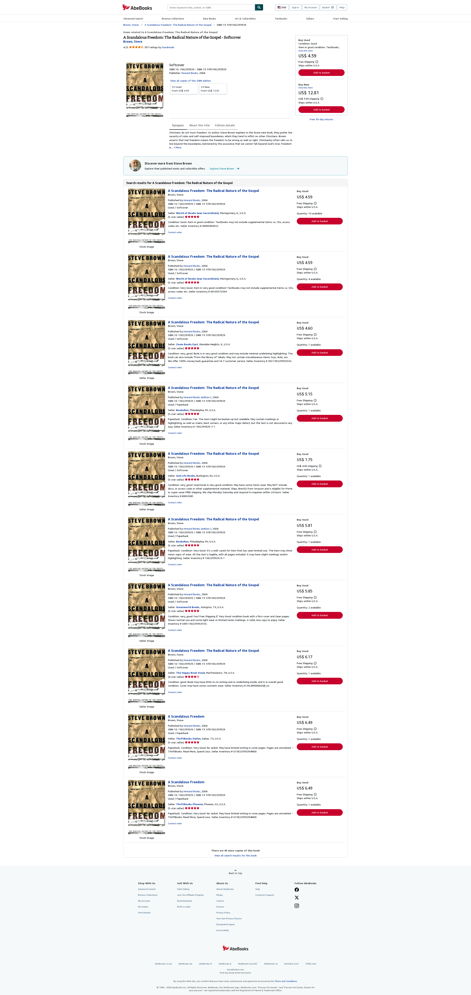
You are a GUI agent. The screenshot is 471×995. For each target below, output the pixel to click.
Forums (220, 906)
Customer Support (264, 895)
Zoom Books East (187, 344)
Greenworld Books (187, 607)
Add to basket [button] (321, 72)
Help (342, 7)
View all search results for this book (235, 855)
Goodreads (168, 47)
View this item (305, 50)
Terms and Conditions (286, 981)
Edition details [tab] (225, 125)
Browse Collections (173, 18)
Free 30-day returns (321, 119)
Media (219, 895)
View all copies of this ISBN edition (190, 80)
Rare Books (209, 18)
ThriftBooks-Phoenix (189, 804)
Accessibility (222, 930)
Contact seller (175, 232)
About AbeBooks (225, 889)
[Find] (259, 7)
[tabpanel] (230, 140)
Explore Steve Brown (222, 168)
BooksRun (182, 410)
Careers (220, 900)
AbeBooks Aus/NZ (247, 963)
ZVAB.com (310, 963)
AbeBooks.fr (205, 963)
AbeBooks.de (185, 963)
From (180, 88)
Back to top (235, 873)
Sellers (310, 18)
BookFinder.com (235, 971)
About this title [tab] (199, 125)
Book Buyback (184, 900)
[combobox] (211, 7)
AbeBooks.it (225, 963)
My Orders (143, 906)
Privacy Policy (223, 912)
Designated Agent (225, 924)
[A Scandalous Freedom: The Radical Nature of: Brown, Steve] (146, 242)
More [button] (178, 147)
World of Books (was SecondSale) (197, 213)
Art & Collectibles (245, 18)
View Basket (144, 912)
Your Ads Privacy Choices (229, 918)
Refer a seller (184, 906)
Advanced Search (133, 18)
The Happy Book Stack (190, 672)
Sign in (295, 7)
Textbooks (281, 18)
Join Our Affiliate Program (190, 895)
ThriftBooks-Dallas (188, 738)
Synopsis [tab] (178, 125)
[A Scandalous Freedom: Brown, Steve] (146, 768)
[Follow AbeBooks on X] (297, 897)
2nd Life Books (185, 475)
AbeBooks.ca (271, 963)
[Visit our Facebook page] (297, 890)
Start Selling (340, 18)
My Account (310, 7)
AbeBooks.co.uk (163, 963)
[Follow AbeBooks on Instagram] (297, 906)
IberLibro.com (291, 963)
